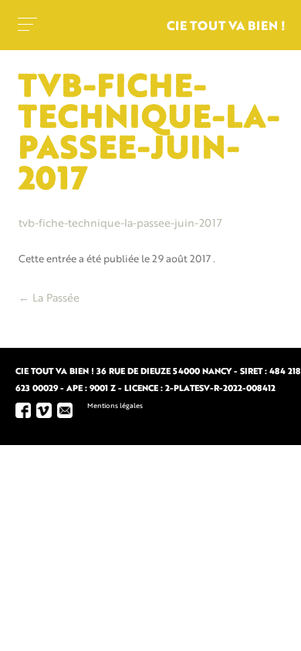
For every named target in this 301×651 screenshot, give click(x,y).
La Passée (49, 298)
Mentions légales (115, 406)
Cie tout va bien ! (226, 27)
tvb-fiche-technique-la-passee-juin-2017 (120, 223)
